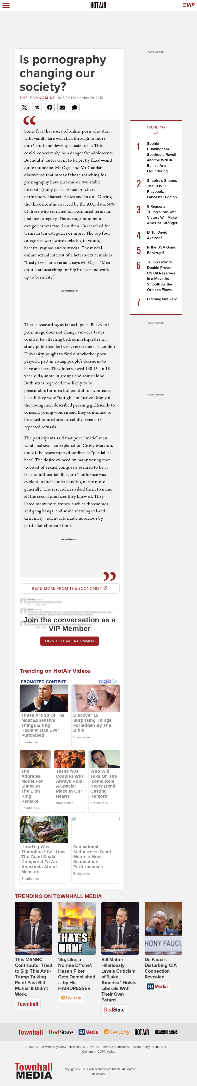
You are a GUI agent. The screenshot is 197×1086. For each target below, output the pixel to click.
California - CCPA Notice (98, 1052)
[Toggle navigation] (6, 5)
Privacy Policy (140, 1047)
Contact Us (159, 1047)
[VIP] (189, 5)
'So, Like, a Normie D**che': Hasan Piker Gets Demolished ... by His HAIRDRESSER (76, 974)
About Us (31, 1047)
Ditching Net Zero (162, 299)
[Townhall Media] (33, 1071)
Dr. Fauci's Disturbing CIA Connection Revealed (161, 968)
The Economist (38, 98)
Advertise (93, 1047)
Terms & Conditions (116, 1047)
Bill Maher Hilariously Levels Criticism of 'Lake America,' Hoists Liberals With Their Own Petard (118, 980)
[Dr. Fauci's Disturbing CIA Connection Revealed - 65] (163, 928)
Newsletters (77, 1047)
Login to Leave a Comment (69, 641)
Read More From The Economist (67, 588)
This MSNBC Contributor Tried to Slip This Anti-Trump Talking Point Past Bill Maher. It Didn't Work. (33, 977)
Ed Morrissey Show (53, 1047)
